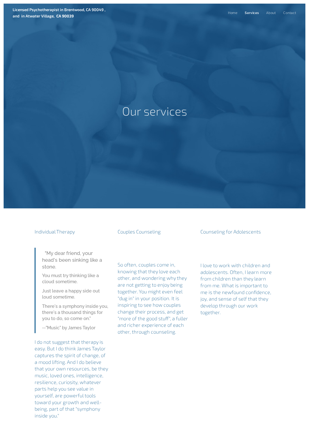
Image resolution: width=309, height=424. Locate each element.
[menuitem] (234, 13)
